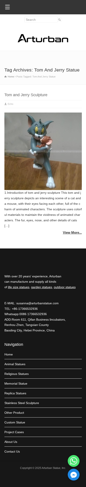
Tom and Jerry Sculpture (25, 95)
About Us (10, 442)
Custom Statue (14, 422)
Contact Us (12, 451)
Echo (10, 104)
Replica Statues (15, 393)
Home (8, 354)
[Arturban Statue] (43, 41)
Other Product (14, 412)
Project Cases (14, 432)
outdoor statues (65, 287)
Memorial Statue (15, 383)
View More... (72, 232)
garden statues (41, 287)
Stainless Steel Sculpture (21, 403)
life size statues (18, 287)
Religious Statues (16, 374)
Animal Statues (14, 364)
